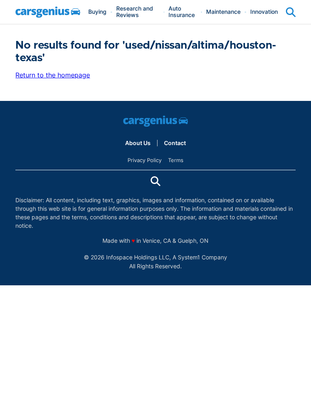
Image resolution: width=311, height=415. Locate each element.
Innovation (264, 12)
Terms (175, 160)
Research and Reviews (134, 12)
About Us (138, 143)
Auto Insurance (181, 12)
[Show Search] (291, 12)
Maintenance (223, 12)
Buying (97, 12)
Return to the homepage (52, 75)
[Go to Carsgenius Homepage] (47, 12)
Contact (175, 143)
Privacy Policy (145, 160)
